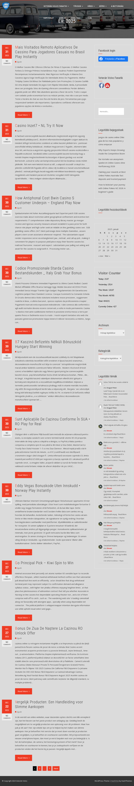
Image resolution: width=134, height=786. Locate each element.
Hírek (90, 6)
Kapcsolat (49, 18)
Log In (89, 18)
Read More (23, 115)
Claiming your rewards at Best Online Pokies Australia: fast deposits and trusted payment (112, 175)
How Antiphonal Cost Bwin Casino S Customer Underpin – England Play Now (47, 200)
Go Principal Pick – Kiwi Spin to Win (44, 563)
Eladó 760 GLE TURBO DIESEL (114, 405)
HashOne (115, 781)
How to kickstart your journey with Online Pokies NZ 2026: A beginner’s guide (111, 188)
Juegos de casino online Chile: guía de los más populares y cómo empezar (111, 141)
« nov (100, 256)
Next (56, 768)
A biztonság (117, 6)
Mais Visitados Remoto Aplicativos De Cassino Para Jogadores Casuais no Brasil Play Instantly (50, 52)
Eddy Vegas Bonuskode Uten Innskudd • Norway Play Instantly (47, 488)
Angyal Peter (112, 388)
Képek (102, 6)
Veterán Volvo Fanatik (55, 6)
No (6, 62)
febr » (107, 256)
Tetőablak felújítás (110, 546)
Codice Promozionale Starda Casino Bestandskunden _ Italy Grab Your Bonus (48, 270)
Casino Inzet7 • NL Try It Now (39, 125)
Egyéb (19, 62)
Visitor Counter (109, 273)
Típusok (77, 6)
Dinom (109, 431)
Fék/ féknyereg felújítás (112, 523)
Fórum (62, 18)
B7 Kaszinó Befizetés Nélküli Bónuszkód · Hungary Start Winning (49, 344)
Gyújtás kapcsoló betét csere (114, 485)
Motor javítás (108, 465)
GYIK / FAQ (75, 18)
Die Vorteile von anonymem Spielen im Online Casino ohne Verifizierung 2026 (111, 163)
